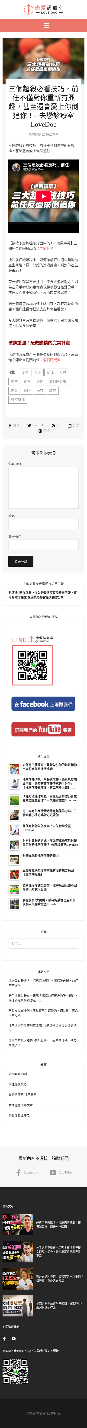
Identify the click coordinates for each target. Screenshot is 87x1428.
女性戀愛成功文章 (21, 1105)
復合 (27, 381)
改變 (52, 390)
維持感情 (18, 400)
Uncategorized (18, 1073)
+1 (58, 425)
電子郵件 (14, 536)
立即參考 (47, 248)
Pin (46, 430)
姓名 (11, 516)
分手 (37, 372)
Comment (14, 463)
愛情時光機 (52, 360)
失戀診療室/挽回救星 (44, 134)
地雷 (14, 381)
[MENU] (43, 25)
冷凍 (24, 372)
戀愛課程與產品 (19, 1115)
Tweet (38, 425)
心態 (39, 381)
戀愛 (14, 390)
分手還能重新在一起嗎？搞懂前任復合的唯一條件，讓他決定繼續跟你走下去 (58, 1251)
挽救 (39, 390)
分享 (16, 425)
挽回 (27, 390)
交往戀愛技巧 (18, 1084)
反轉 (63, 372)
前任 (50, 372)
